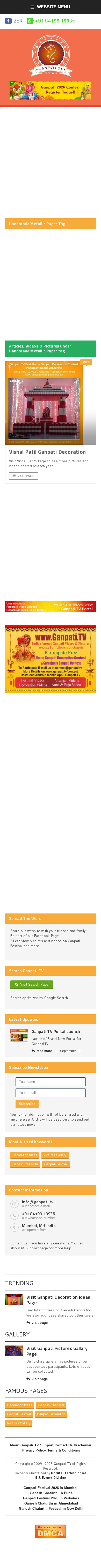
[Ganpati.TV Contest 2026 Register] (50, 83)
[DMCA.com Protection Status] (50, 1526)
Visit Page (26, 476)
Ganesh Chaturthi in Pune (51, 1493)
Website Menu (53, 7)
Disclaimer (82, 1445)
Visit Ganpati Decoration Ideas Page (58, 1300)
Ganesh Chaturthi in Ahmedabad (51, 1503)
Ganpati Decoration (51, 1414)
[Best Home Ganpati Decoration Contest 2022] (50, 626)
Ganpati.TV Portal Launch (56, 1031)
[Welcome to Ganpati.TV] (50, 603)
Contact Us (64, 1445)
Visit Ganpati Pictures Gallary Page (57, 1351)
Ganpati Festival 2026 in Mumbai (50, 1488)
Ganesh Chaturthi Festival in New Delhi (51, 1508)
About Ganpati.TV (24, 1445)
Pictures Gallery (55, 1155)
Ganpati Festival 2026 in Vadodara (51, 1498)
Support (46, 1445)
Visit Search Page (33, 984)
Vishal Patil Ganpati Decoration (47, 452)
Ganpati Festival (56, 1164)
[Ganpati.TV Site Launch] (19, 1035)
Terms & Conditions (63, 1450)
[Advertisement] (50, 162)
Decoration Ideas (24, 1155)
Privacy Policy (34, 1450)
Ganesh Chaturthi (25, 1164)
